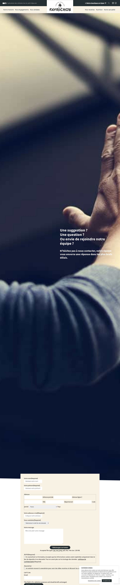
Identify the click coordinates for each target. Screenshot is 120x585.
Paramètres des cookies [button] (94, 580)
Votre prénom (32, 485)
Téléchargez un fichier (60, 547)
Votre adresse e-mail (34, 513)
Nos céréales (35, 10)
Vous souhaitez (32, 520)
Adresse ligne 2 (77, 497)
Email (26, 575)
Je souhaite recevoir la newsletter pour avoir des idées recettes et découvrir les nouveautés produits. (59, 568)
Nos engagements (22, 10)
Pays (59, 507)
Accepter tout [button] (106, 580)
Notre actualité (109, 10)
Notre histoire (8, 10)
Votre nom (31, 478)
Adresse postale (48, 497)
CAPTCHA (27, 573)
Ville (44, 502)
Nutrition (99, 10)
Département (68, 502)
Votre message (29, 527)
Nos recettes (90, 10)
